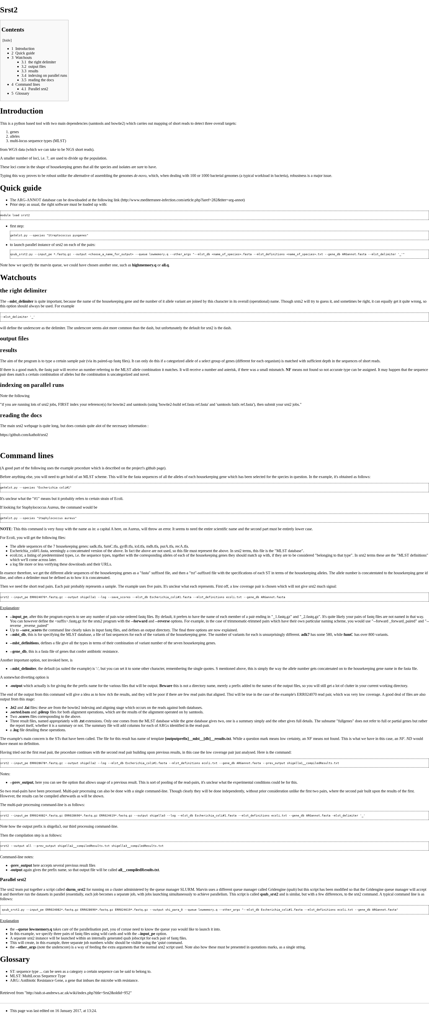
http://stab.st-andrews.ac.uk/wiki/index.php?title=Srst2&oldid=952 (78, 993)
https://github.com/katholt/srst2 (24, 435)
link (117, 200)
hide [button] (7, 40)
